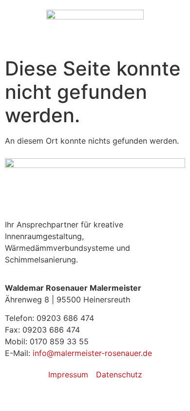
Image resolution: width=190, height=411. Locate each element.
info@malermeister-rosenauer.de (92, 353)
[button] (95, 45)
